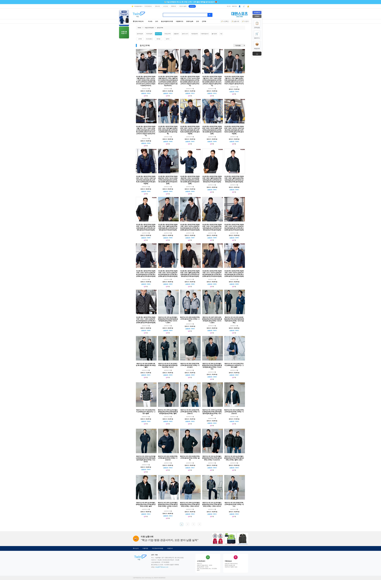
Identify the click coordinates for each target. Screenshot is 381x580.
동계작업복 (140, 33)
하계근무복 (168, 33)
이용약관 (145, 548)
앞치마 (167, 39)
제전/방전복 (194, 33)
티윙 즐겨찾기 (138, 6)
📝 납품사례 (235, 21)
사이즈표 (165, 6)
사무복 (140, 39)
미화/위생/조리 (205, 33)
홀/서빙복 (214, 33)
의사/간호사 (149, 39)
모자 (197, 21)
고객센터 (257, 16)
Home (139, 27)
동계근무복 (158, 33)
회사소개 (136, 548)
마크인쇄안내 (148, 6)
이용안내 (170, 548)
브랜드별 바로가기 (124, 32)
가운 (221, 33)
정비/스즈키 (185, 33)
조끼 (156, 21)
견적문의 (192, 6)
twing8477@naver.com (161, 567)
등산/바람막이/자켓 (167, 21)
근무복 (204, 21)
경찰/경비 (176, 33)
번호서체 (157, 6)
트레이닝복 (189, 21)
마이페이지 (257, 12)
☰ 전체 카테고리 (138, 21)
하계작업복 (149, 33)
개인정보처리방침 (157, 548)
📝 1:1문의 (245, 21)
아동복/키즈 (179, 21)
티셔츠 (150, 21)
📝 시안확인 (225, 21)
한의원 (158, 39)
